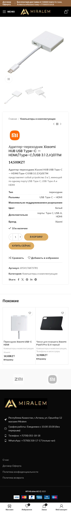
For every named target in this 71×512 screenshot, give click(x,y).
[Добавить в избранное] (30, 313)
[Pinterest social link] (27, 279)
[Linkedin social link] (31, 279)
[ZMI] (19, 379)
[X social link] (22, 279)
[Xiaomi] (52, 379)
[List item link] (35, 435)
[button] (8, 360)
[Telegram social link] (35, 279)
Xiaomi (58, 221)
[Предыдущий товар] (53, 124)
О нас (6, 459)
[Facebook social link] (18, 279)
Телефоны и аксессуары (48, 351)
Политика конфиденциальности (20, 471)
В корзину (36, 236)
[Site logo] (35, 11)
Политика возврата (13, 477)
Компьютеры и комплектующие (37, 118)
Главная (13, 118)
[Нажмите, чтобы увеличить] (8, 79)
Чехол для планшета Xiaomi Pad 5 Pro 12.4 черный (51, 343)
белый (58, 207)
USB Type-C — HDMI (51, 197)
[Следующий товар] (60, 124)
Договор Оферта (7, 3)
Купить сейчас (21, 245)
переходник (55, 192)
